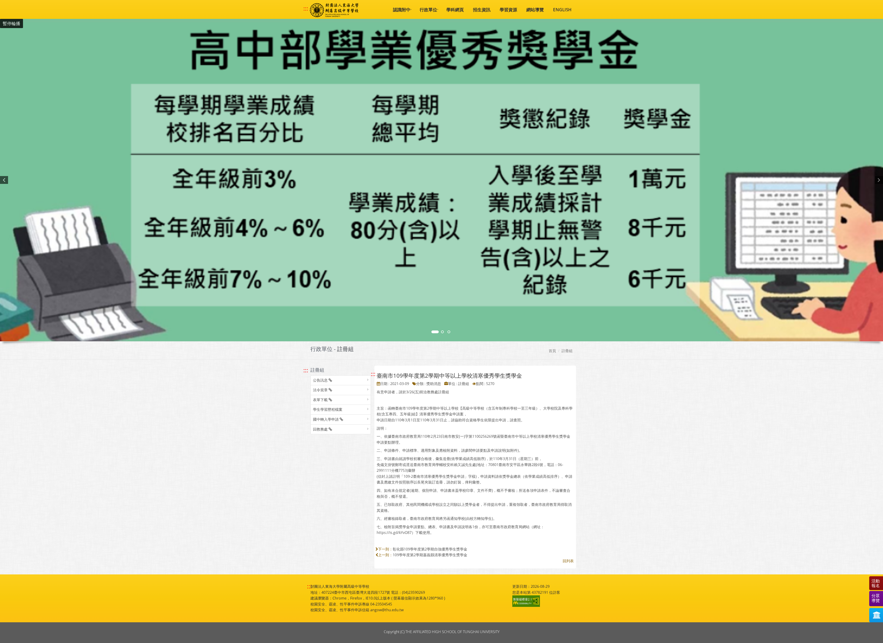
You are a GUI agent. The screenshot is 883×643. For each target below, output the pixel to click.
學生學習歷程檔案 (327, 409)
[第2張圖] (435, 331)
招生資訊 (481, 9)
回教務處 (321, 429)
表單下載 (321, 399)
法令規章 (321, 389)
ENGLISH (562, 9)
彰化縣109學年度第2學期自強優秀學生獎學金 (430, 549)
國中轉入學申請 (326, 419)
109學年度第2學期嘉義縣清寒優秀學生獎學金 (430, 554)
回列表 (568, 560)
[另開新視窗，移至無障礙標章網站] (526, 601)
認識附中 (401, 9)
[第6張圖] (448, 331)
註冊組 (567, 350)
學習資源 (508, 9)
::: (305, 8)
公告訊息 (321, 380)
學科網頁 (455, 9)
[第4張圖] (442, 331)
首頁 (552, 350)
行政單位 (428, 9)
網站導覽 (535, 9)
